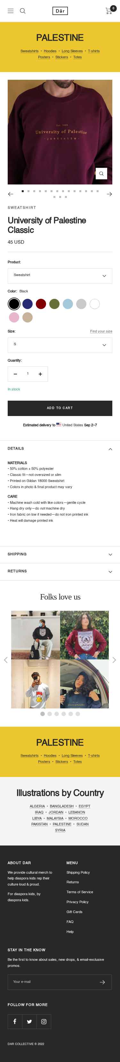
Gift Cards (75, 912)
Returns (17, 571)
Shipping (17, 554)
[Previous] (10, 194)
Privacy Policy (78, 902)
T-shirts (94, 51)
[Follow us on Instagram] (43, 1021)
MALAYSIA (55, 819)
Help (70, 932)
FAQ (70, 922)
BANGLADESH (62, 806)
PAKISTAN (39, 824)
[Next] (109, 194)
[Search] (23, 11)
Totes (77, 57)
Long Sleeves (72, 51)
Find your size (101, 331)
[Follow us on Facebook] (15, 1021)
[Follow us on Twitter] (29, 1021)
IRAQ (39, 812)
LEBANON (76, 812)
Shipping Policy (78, 873)
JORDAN (56, 812)
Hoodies (50, 51)
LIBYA (37, 819)
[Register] (102, 982)
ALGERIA (37, 806)
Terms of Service (80, 892)
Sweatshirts (29, 51)
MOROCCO (78, 819)
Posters (44, 57)
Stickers (61, 57)
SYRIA (60, 830)
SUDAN (82, 824)
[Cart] (109, 11)
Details (16, 449)
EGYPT (85, 806)
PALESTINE (62, 824)
